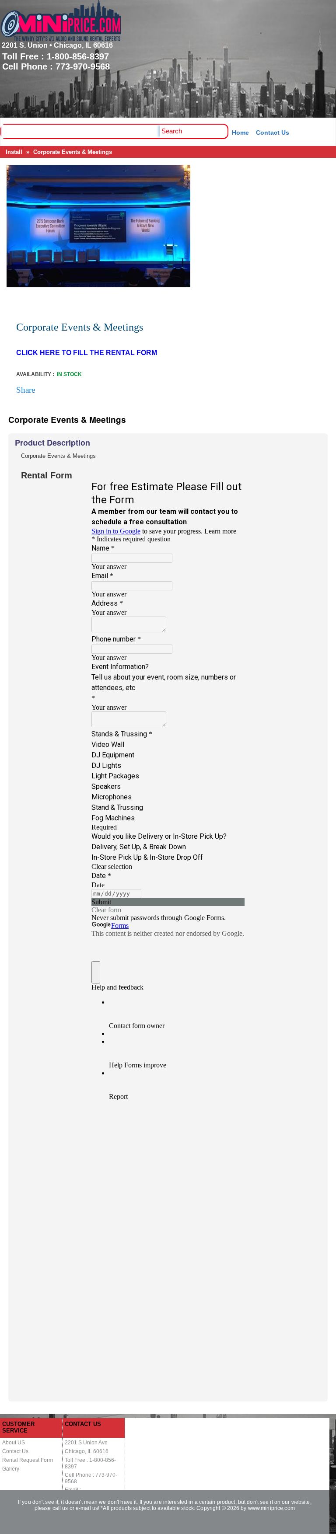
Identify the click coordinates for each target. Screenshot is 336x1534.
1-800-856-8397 (78, 56)
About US (13, 1443)
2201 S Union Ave (86, 1443)
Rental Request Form (27, 1460)
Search (171, 131)
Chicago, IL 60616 (86, 1451)
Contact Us (272, 132)
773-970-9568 (83, 66)
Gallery (10, 1469)
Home (240, 132)
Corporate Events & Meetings (72, 152)
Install (14, 152)
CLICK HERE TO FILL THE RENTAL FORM (86, 352)
